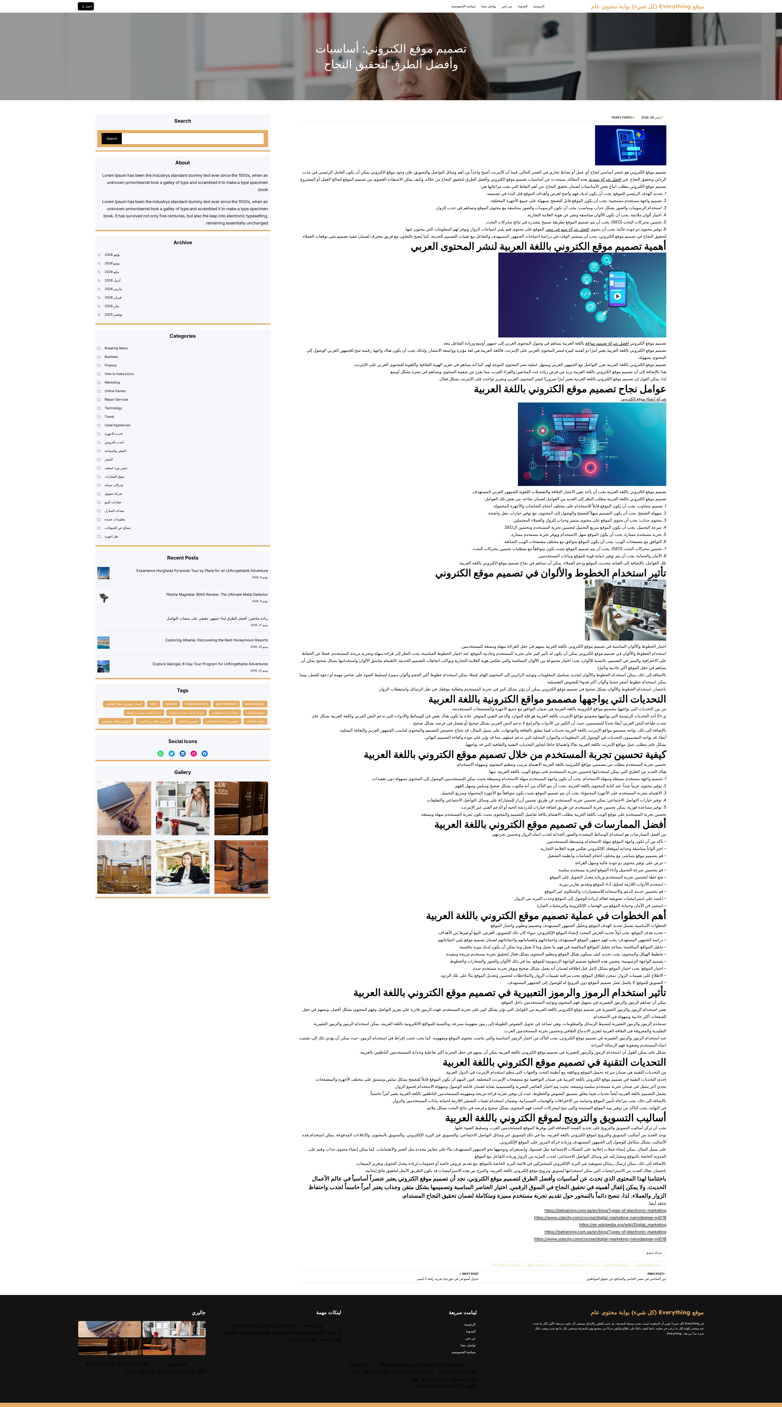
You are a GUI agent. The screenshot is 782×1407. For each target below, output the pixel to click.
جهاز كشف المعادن (279, 1324)
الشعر (109, 459)
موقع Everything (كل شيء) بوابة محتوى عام (647, 6)
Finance (110, 365)
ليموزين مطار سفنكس (116, 721)
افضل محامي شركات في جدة (298, 1331)
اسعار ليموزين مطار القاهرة (124, 704)
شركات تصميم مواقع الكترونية (577, 1264)
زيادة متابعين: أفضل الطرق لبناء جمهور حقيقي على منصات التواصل (217, 618)
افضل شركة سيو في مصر (567, 229)
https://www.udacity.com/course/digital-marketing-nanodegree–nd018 (600, 1217)
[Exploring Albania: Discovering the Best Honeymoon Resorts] (103, 643)
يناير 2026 (112, 306)
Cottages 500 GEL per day (440, 1364)
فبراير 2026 (113, 297)
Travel (109, 416)
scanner (171, 704)
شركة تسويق (654, 1252)
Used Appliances (117, 425)
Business (111, 357)
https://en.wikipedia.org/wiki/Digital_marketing (622, 1224)
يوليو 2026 (112, 255)
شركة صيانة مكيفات (225, 712)
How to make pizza (119, 374)
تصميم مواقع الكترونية (649, 1264)
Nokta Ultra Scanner (458, 1371)
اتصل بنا (87, 6)
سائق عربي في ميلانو (176, 1370)
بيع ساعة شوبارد (302, 1338)
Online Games (115, 391)
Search (112, 138)
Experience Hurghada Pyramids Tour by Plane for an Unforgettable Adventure (202, 570)
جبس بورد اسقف (116, 468)
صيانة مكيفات (255, 721)
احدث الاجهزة (114, 434)
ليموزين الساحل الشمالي (222, 721)
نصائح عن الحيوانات (118, 528)
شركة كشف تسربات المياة (186, 712)
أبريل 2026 (112, 280)
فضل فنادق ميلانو (255, 1331)
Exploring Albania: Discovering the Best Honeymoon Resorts (217, 640)
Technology (113, 408)
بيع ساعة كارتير (435, 1378)
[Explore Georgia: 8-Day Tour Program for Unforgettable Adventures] (103, 667)
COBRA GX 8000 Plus (412, 1371)
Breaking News (116, 348)
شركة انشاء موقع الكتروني (643, 398)
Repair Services (116, 399)
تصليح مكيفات (255, 712)
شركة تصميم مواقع (539, 1264)
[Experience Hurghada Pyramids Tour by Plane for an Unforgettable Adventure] (103, 574)
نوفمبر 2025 (113, 314)
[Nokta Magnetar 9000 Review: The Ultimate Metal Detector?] (103, 598)
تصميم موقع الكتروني (615, 1264)
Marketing (112, 382)
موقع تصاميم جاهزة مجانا (506, 1264)
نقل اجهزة (111, 536)
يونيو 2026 (112, 263)
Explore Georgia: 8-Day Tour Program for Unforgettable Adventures (210, 664)
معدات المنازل (114, 511)
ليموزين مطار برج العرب (154, 721)
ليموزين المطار (188, 721)
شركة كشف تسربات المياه (144, 712)
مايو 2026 (112, 272)
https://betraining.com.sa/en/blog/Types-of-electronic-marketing (605, 1210)
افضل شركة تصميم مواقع (607, 343)
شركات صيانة (114, 485)
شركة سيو (314, 1324)
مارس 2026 (113, 289)
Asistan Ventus (100, 1363)
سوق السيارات (114, 476)
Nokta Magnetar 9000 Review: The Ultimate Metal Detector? (217, 594)
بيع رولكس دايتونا (140, 1370)
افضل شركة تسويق (605, 179)
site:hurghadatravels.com (439, 1385)
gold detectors (226, 704)
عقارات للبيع (113, 502)
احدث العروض (114, 442)
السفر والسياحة (115, 451)
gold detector (254, 704)
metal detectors (196, 704)
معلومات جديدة (115, 519)
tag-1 (153, 704)
